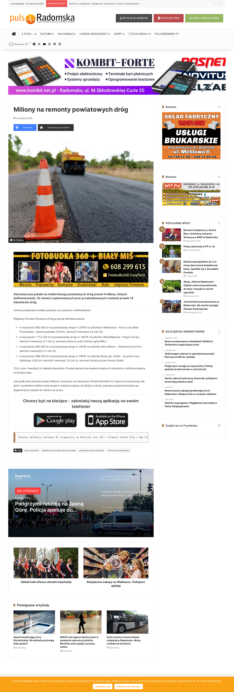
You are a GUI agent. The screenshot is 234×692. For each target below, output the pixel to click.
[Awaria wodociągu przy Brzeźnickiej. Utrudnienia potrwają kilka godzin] (34, 622)
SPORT (118, 33)
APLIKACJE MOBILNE (135, 18)
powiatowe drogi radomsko (91, 450)
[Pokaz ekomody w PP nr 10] (171, 251)
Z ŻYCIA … (28, 33)
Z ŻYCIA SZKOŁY (138, 33)
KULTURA (45, 33)
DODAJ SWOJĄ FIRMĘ (205, 18)
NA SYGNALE (65, 33)
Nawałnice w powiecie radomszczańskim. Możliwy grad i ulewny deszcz (107, 3)
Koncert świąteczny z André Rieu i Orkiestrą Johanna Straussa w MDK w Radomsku (200, 234)
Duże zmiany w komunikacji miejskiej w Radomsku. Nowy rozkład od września (124, 640)
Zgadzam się (102, 686)
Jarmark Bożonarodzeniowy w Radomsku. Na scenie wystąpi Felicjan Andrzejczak (201, 305)
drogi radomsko (31, 450)
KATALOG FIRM (169, 18)
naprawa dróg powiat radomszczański (59, 450)
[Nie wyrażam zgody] (229, 684)
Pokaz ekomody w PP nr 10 (199, 246)
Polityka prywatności (128, 686)
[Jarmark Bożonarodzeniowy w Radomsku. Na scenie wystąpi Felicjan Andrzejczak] (171, 306)
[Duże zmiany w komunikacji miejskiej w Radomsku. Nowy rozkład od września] (127, 622)
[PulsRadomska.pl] (42, 18)
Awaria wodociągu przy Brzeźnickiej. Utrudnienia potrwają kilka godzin (34, 640)
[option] (81, 503)
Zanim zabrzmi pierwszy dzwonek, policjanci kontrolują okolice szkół (52, 507)
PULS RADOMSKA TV (167, 33)
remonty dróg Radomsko (118, 450)
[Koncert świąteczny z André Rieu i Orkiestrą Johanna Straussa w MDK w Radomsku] (171, 234)
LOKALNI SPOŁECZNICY (93, 33)
